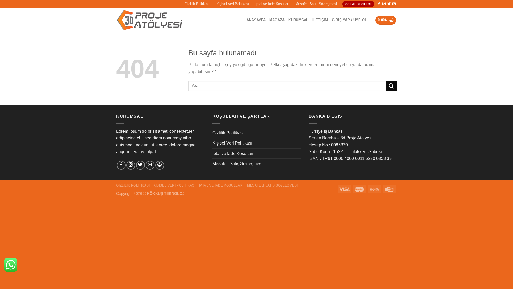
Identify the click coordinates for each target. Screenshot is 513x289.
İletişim (320, 20)
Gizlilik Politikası (198, 4)
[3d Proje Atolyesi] (149, 20)
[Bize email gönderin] (394, 4)
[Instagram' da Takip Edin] (384, 4)
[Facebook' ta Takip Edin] (378, 4)
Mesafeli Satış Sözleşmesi (316, 4)
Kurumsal (298, 20)
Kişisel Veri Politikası (232, 4)
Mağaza (277, 20)
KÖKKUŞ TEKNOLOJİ (166, 193)
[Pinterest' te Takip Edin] (159, 165)
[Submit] (391, 86)
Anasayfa (256, 20)
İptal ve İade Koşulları (272, 4)
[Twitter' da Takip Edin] (389, 4)
